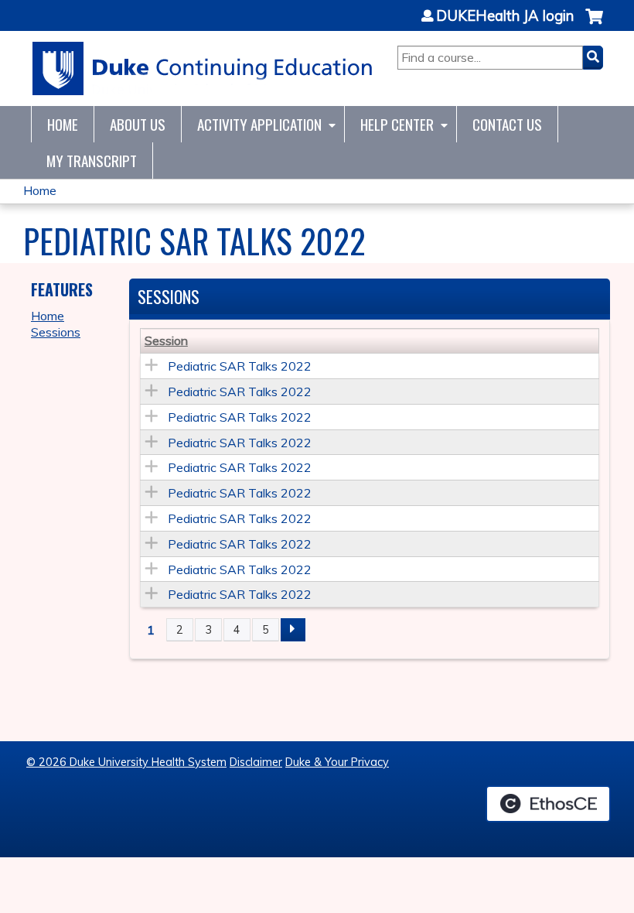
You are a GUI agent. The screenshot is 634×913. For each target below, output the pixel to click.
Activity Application (259, 124)
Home (62, 124)
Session (166, 340)
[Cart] (594, 24)
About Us (137, 124)
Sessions (55, 332)
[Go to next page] (293, 629)
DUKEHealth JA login (505, 16)
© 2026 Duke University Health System (126, 762)
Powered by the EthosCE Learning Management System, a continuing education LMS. (548, 803)
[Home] (203, 68)
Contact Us (507, 124)
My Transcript (91, 160)
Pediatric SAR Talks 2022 (240, 366)
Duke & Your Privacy (337, 762)
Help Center (397, 124)
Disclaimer (256, 762)
